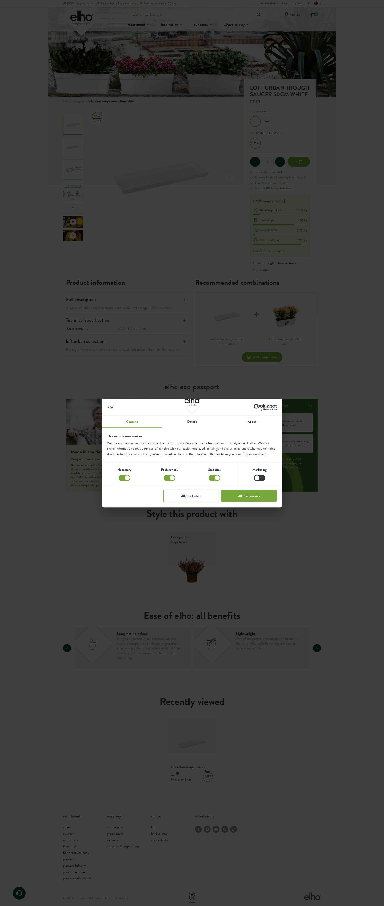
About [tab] (252, 421)
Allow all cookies (249, 495)
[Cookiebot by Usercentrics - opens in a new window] (259, 407)
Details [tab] (192, 421)
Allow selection (191, 495)
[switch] (169, 478)
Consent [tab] (132, 421)
